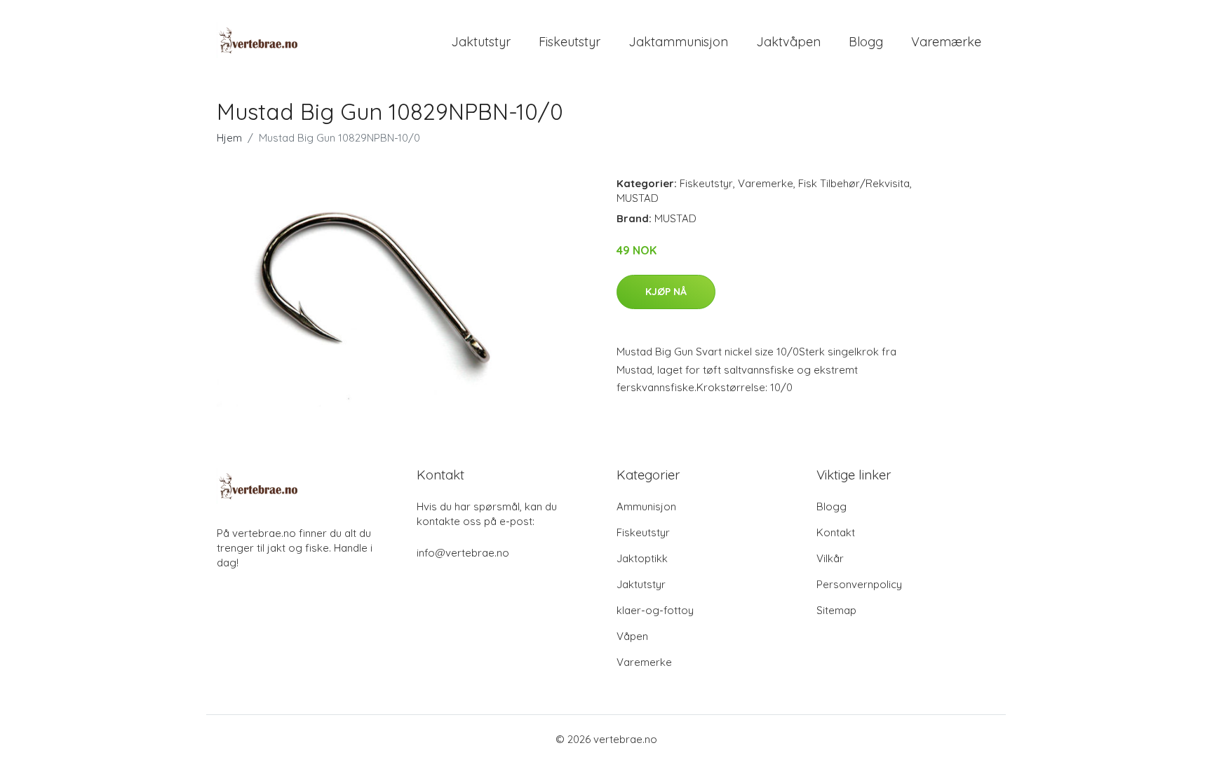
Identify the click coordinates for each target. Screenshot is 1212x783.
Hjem (229, 137)
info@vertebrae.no (463, 552)
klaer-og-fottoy (655, 610)
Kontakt (835, 532)
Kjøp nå (666, 291)
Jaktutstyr (481, 42)
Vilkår (830, 558)
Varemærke (946, 42)
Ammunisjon (646, 506)
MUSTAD (638, 198)
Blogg (866, 42)
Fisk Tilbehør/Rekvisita (854, 183)
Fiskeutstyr (569, 42)
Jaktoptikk (642, 558)
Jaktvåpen (788, 42)
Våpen (632, 636)
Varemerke (765, 183)
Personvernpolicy (859, 584)
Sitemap (836, 610)
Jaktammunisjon (678, 42)
